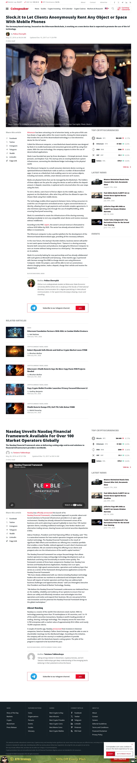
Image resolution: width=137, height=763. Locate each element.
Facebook (13, 138)
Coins (30, 713)
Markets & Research (95, 9)
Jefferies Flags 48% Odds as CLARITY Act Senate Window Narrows (115, 209)
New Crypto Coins (56, 724)
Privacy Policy (97, 735)
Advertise (103, 2)
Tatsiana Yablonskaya (21, 452)
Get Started (120, 759)
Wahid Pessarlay (36, 410)
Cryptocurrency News (35, 347)
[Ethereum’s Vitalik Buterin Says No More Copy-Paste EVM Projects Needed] (15, 371)
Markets (10, 716)
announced (57, 629)
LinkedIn (12, 157)
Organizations (33, 716)
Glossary (31, 731)
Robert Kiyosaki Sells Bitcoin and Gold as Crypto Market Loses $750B (57, 350)
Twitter (12, 142)
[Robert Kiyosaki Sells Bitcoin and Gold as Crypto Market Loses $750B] (15, 352)
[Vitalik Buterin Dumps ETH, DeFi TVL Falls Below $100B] (15, 409)
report (46, 225)
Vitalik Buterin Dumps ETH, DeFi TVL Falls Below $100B (51, 407)
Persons (31, 720)
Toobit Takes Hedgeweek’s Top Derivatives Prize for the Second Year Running (116, 222)
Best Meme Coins (55, 727)
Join (80, 308)
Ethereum (31, 132)
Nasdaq (30, 513)
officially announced (45, 513)
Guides (43, 9)
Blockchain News (33, 273)
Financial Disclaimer (99, 731)
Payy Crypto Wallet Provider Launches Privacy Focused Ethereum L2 (57, 388)
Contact (93, 2)
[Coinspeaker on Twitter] (118, 2)
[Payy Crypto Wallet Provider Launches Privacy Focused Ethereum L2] (15, 390)
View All (126, 167)
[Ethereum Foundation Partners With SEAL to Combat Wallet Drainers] (15, 333)
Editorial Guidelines (99, 724)
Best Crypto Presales (57, 720)
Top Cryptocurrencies (105, 130)
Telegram (13, 149)
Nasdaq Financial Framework (38, 515)
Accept (110, 754)
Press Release (12, 727)
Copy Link (13, 161)
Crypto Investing (54, 9)
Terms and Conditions (100, 727)
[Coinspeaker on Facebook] (114, 2)
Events (96, 233)
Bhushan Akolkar (36, 353)
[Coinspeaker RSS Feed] (130, 2)
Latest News (99, 172)
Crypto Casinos (80, 9)
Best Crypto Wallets (56, 731)
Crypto (9, 720)
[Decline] (132, 744)
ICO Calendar (67, 9)
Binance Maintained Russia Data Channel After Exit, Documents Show (116, 182)
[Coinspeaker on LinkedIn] (126, 2)
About (83, 2)
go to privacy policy (124, 754)
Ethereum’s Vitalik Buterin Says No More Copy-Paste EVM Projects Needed (56, 370)
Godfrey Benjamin (36, 391)
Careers (95, 720)
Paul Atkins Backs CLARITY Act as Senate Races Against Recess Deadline (116, 195)
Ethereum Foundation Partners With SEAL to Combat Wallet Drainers (57, 331)
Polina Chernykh (19, 34)
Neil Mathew (34, 334)
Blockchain (11, 724)
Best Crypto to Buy (56, 713)
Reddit (12, 153)
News (37, 9)
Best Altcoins (54, 716)
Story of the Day (13, 713)
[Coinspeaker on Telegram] (122, 2)
